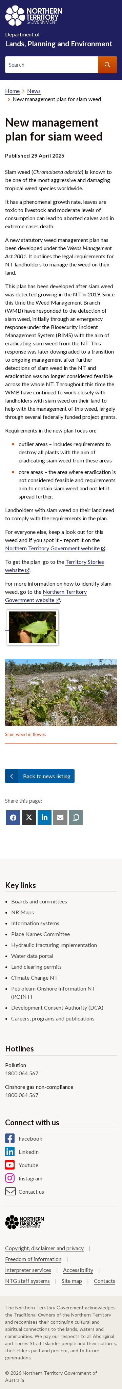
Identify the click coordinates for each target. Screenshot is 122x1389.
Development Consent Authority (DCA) (57, 1007)
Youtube (28, 1165)
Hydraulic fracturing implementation (54, 945)
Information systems (35, 923)
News (34, 90)
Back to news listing (46, 776)
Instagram (30, 1178)
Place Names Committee (40, 934)
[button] (76, 817)
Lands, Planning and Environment (59, 39)
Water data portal (32, 955)
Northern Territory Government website (52, 548)
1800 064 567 (21, 1073)
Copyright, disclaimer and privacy (44, 1248)
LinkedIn (29, 1151)
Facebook (30, 1138)
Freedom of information (33, 1259)
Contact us (31, 1191)
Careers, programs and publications (53, 1018)
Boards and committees (39, 901)
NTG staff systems (27, 1280)
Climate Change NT (34, 977)
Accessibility (78, 1270)
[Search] (107, 64)
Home (12, 90)
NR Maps (22, 912)
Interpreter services (28, 1270)
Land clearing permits (36, 966)
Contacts (104, 1280)
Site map (72, 1280)
